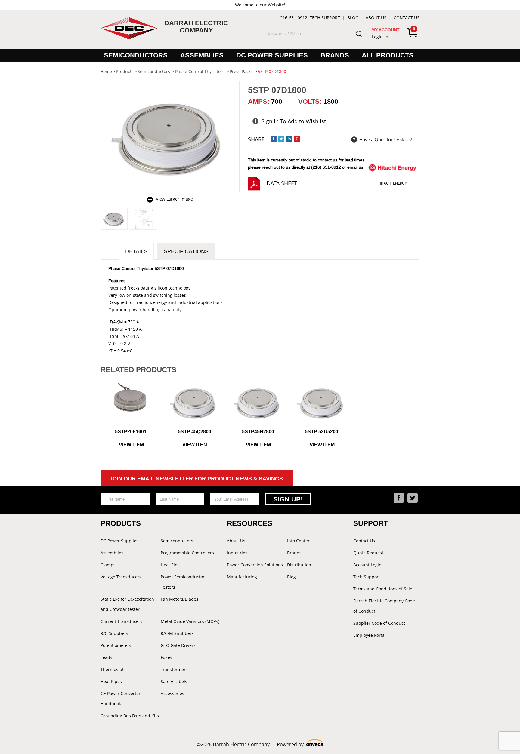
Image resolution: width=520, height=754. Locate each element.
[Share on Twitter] (281, 139)
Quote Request (368, 553)
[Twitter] (412, 498)
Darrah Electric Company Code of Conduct (384, 606)
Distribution (299, 565)
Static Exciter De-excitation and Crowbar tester (127, 604)
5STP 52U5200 (321, 431)
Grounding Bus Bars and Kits (130, 716)
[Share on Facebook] (274, 139)
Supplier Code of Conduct (379, 623)
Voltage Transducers (121, 577)
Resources (249, 523)
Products (121, 523)
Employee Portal (369, 635)
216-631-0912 (293, 17)
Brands (334, 55)
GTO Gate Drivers (178, 645)
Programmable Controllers (187, 553)
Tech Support (325, 17)
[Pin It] (297, 139)
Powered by (300, 744)
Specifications (186, 251)
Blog (352, 17)
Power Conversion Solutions (255, 565)
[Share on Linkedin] (289, 139)
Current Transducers (121, 621)
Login (377, 37)
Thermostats (113, 669)
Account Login (367, 565)
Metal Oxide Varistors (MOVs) (190, 621)
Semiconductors (136, 55)
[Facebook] (399, 498)
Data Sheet (282, 183)
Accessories (172, 693)
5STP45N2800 (258, 431)
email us (355, 167)
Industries (237, 553)
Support (370, 523)
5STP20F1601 (131, 431)
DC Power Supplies (272, 55)
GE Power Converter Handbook (121, 698)
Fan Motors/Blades (179, 599)
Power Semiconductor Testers (183, 582)
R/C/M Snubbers (177, 633)
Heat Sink (170, 565)
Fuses (166, 657)
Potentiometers (116, 645)
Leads (106, 657)
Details (136, 251)
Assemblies (202, 55)
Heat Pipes (111, 681)
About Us (376, 17)
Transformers (174, 669)
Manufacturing (242, 577)
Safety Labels (174, 681)
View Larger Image (174, 199)
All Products (387, 55)
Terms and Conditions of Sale (382, 589)
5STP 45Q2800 (194, 431)
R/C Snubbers (114, 633)
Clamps (108, 565)
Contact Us (406, 17)
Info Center (298, 541)
